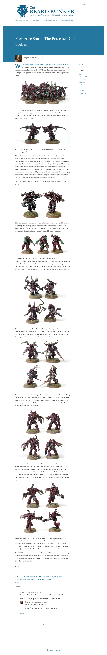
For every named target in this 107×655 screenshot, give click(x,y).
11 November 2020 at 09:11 (35, 592)
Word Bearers (82, 93)
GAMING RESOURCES (21, 21)
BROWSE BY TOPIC (67, 21)
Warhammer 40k (83, 90)
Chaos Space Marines (84, 77)
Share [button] (81, 64)
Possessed (81, 88)
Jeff (80, 85)
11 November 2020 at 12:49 (38, 602)
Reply (22, 613)
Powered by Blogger (54, 650)
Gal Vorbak (82, 80)
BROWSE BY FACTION (50, 21)
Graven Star (82, 82)
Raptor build (48, 334)
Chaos (80, 74)
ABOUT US (36, 21)
